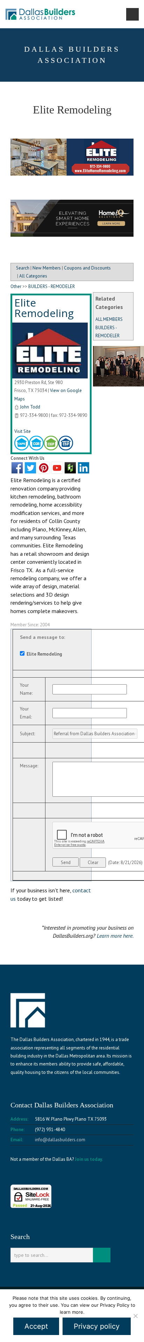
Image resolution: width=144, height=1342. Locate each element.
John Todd (30, 407)
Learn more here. (115, 935)
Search (22, 268)
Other (15, 286)
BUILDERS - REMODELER (51, 286)
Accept (36, 1326)
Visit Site (22, 431)
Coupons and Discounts (87, 268)
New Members (47, 268)
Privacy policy (97, 1326)
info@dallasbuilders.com (60, 1140)
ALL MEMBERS (109, 319)
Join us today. (89, 1159)
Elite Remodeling (44, 307)
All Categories (33, 276)
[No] (135, 1315)
